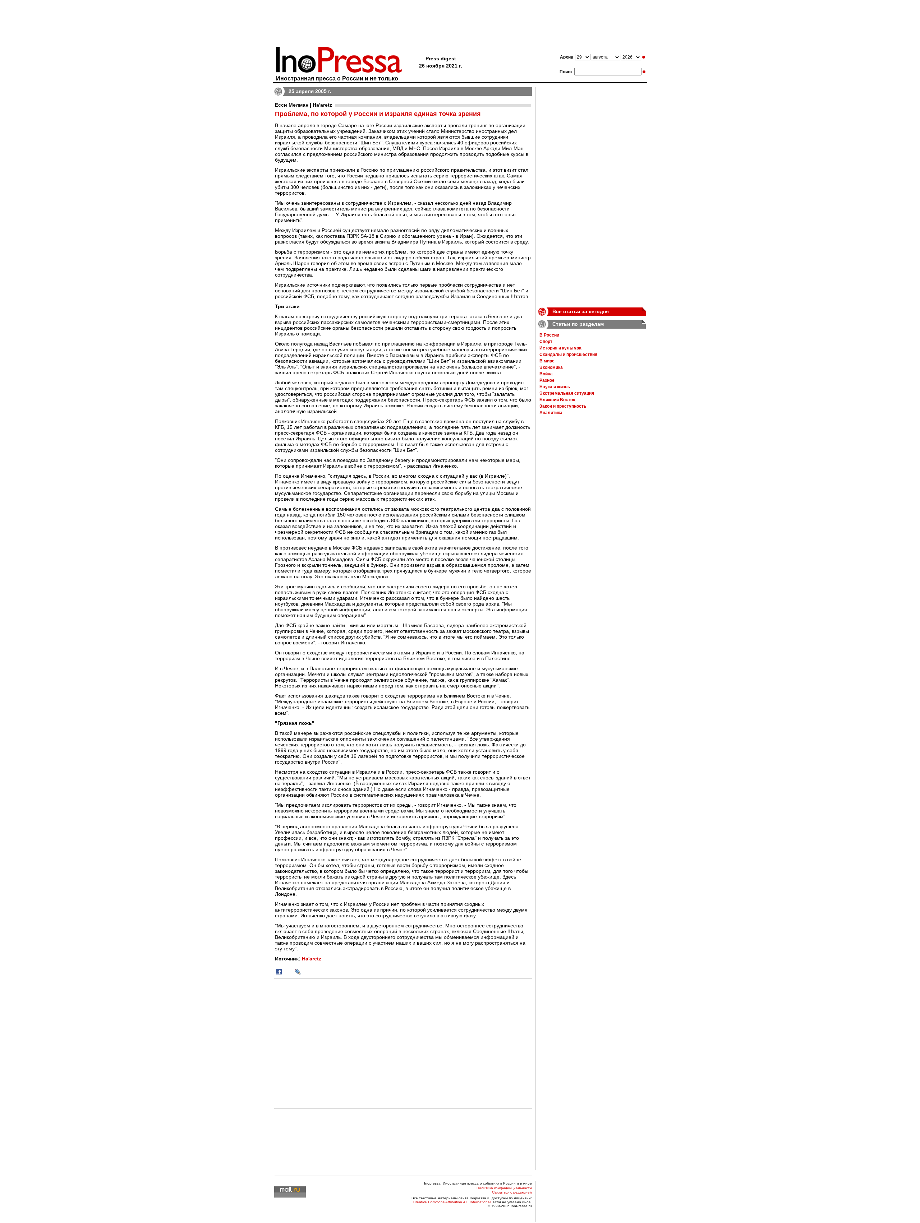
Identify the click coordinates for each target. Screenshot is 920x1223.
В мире (547, 360)
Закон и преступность (562, 406)
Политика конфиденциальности (504, 1188)
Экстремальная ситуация (566, 393)
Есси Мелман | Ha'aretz (303, 105)
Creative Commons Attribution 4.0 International (452, 1202)
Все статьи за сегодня (580, 311)
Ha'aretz (311, 959)
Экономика (551, 367)
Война (546, 373)
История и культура (560, 348)
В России (549, 335)
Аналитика (550, 412)
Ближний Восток (557, 399)
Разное (547, 380)
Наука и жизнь (554, 386)
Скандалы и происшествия (568, 354)
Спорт (545, 341)
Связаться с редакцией (512, 1192)
